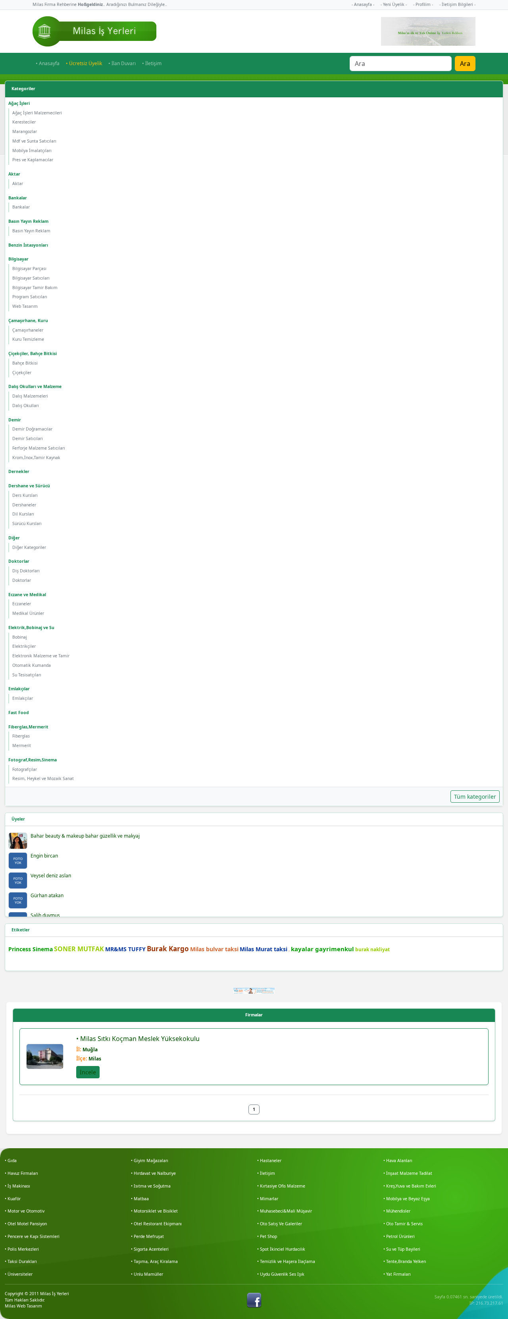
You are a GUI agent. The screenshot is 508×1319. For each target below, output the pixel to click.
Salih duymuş (45, 915)
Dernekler (18, 471)
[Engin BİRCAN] (17, 860)
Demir (14, 420)
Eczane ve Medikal (27, 594)
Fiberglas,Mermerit (28, 727)
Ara (465, 63)
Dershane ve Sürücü (29, 486)
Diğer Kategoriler (29, 547)
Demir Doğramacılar (32, 429)
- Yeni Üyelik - (394, 4)
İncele (88, 1072)
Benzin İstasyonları (28, 245)
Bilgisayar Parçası (29, 268)
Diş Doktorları (26, 571)
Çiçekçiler (21, 372)
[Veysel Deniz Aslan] (17, 880)
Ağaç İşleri (19, 103)
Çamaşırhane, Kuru (28, 320)
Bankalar (17, 198)
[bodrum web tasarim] (254, 990)
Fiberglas (21, 736)
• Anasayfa (48, 63)
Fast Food (18, 712)
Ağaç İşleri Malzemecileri (37, 113)
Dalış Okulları (25, 405)
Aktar (14, 174)
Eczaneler (21, 603)
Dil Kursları (23, 514)
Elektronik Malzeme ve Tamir (40, 656)
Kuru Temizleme (28, 339)
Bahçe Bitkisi (25, 363)
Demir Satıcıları (27, 438)
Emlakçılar (19, 688)
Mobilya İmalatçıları (32, 150)
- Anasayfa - (363, 4)
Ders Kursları (25, 495)
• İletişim (152, 63)
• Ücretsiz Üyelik (84, 63)
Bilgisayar (18, 259)
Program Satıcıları (29, 296)
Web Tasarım (25, 306)
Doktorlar (18, 561)
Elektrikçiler (24, 646)
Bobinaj (19, 637)
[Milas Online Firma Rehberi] (94, 31)
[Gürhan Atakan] (17, 900)
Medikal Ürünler (28, 613)
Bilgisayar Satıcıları (31, 278)
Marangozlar (24, 131)
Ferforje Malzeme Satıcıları (38, 448)
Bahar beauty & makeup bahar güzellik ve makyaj (85, 835)
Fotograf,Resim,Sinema (32, 760)
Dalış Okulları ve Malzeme (35, 386)
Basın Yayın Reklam (28, 221)
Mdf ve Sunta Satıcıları (34, 141)
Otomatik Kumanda (31, 665)
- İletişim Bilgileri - (457, 4)
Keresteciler (24, 122)
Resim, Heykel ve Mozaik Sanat (43, 778)
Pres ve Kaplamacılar (32, 159)
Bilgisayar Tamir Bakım (35, 287)
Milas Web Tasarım (23, 1306)
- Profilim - (423, 4)
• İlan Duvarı (122, 63)
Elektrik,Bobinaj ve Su (31, 627)
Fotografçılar (24, 769)
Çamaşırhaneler (27, 330)
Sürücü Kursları (27, 523)
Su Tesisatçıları (26, 675)
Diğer (14, 538)
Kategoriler (23, 88)
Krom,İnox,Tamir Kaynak (36, 457)
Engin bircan (44, 855)
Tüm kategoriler (475, 796)
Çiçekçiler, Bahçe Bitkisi (32, 353)
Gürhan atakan (47, 895)
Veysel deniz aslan (51, 875)
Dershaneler (24, 505)
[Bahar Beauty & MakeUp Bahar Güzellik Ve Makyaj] (17, 840)
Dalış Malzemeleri (30, 396)
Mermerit (21, 745)
